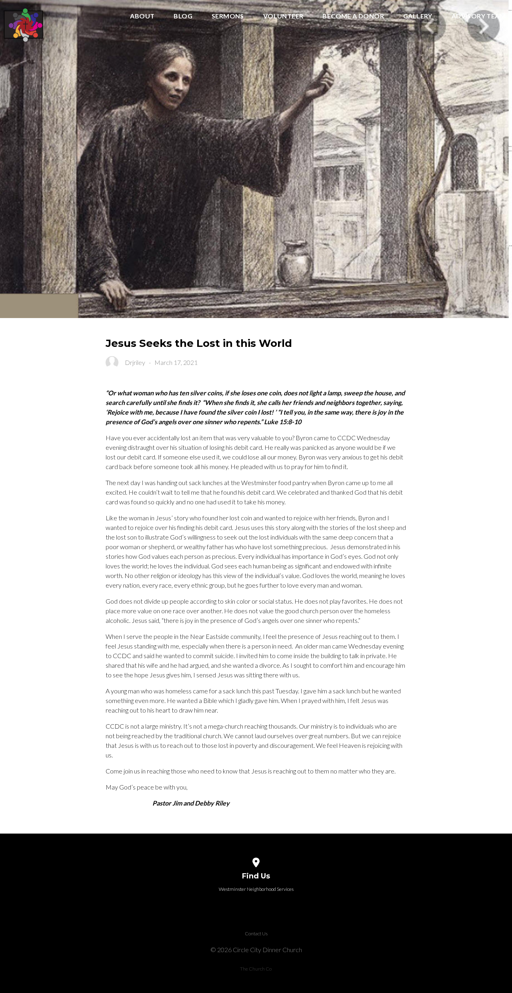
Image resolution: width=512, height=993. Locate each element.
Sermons (228, 16)
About (142, 16)
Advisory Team (479, 16)
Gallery (417, 16)
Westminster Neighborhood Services (256, 889)
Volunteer (283, 16)
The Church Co (256, 969)
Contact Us (256, 934)
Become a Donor (353, 16)
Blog (183, 16)
